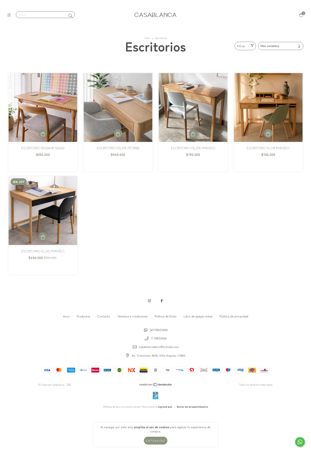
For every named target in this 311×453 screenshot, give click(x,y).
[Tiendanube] (156, 385)
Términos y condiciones (132, 316)
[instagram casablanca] (149, 300)
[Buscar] (70, 15)
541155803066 (159, 330)
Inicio (147, 38)
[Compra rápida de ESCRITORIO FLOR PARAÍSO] (268, 133)
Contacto (103, 316)
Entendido (155, 440)
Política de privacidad (234, 316)
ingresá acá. (165, 406)
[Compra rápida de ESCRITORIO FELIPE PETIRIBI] (118, 133)
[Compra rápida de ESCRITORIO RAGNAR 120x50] (43, 133)
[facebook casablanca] (161, 300)
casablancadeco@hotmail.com (159, 347)
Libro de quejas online (198, 316)
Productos (83, 316)
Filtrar (241, 46)
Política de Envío (165, 316)
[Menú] (10, 15)
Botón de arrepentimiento (192, 406)
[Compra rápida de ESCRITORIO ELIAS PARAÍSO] (43, 236)
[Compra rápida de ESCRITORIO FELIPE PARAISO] (193, 133)
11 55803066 (159, 338)
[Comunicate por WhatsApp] (300, 442)
